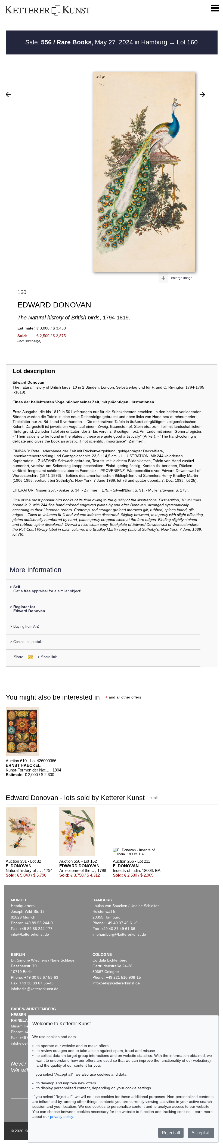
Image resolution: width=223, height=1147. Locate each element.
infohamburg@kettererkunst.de (119, 934)
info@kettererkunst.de (30, 934)
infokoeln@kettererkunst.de (116, 983)
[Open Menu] (215, 8)
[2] (8, 94)
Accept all (200, 1132)
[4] (202, 94)
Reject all (171, 1132)
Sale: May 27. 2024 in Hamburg (97, 42)
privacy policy (61, 1116)
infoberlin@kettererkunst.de (34, 989)
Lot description (34, 371)
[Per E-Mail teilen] (29, 657)
